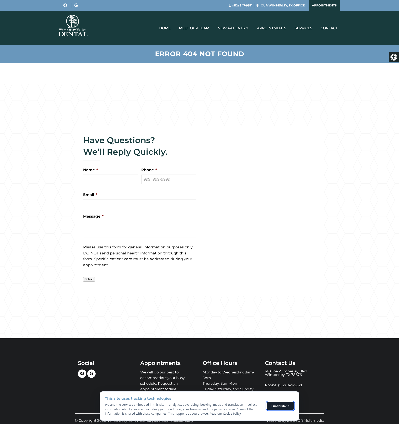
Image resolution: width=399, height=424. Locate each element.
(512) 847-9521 (242, 5)
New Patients (231, 28)
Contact (329, 28)
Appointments (324, 5)
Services (303, 28)
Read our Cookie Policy (225, 413)
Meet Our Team (194, 28)
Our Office (282, 5)
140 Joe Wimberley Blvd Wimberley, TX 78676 (286, 373)
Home (165, 28)
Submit (89, 279)
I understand (280, 406)
